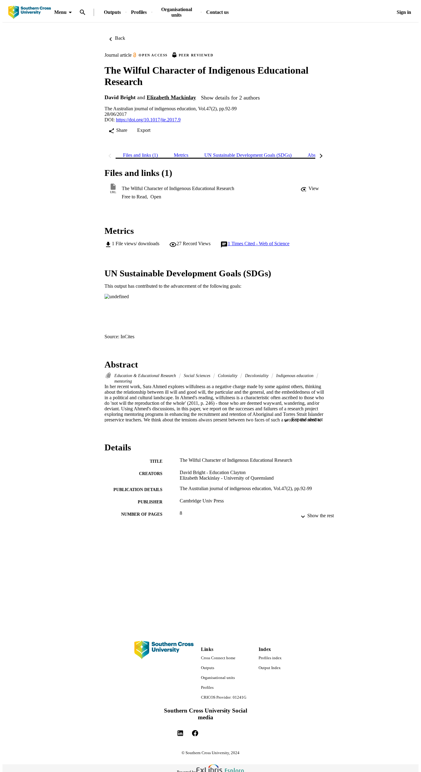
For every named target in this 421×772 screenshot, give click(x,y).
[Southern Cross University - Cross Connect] (29, 12)
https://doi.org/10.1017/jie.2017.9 (148, 119)
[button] (309, 188)
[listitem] (180, 733)
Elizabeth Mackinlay (171, 97)
